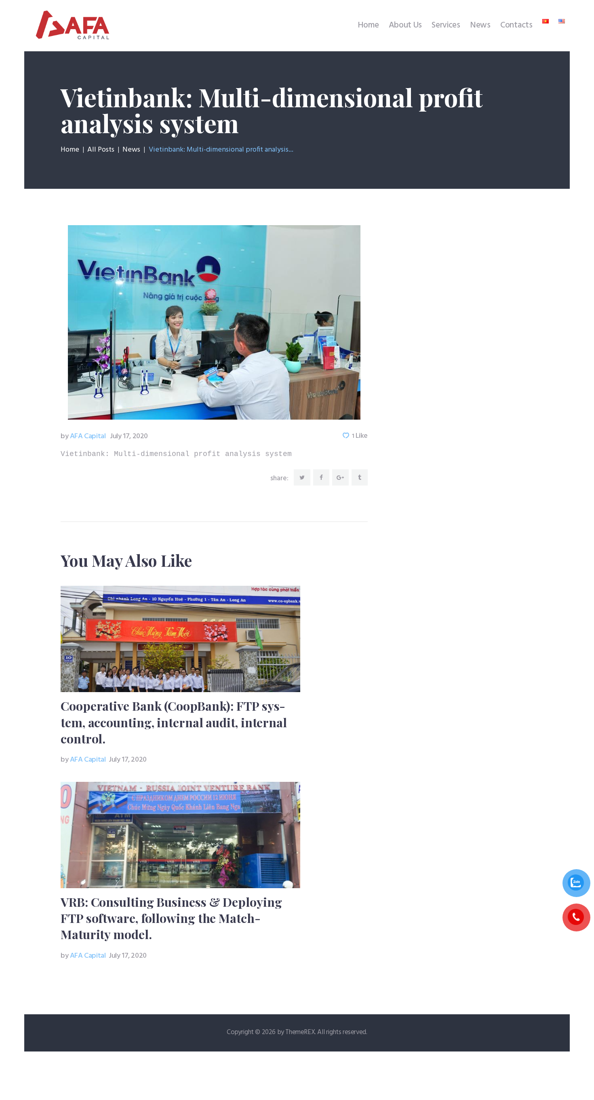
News (131, 150)
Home (70, 150)
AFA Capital (84, 436)
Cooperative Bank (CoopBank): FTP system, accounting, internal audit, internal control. (174, 722)
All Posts (100, 150)
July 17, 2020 (129, 436)
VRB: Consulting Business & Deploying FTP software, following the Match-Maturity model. (171, 918)
